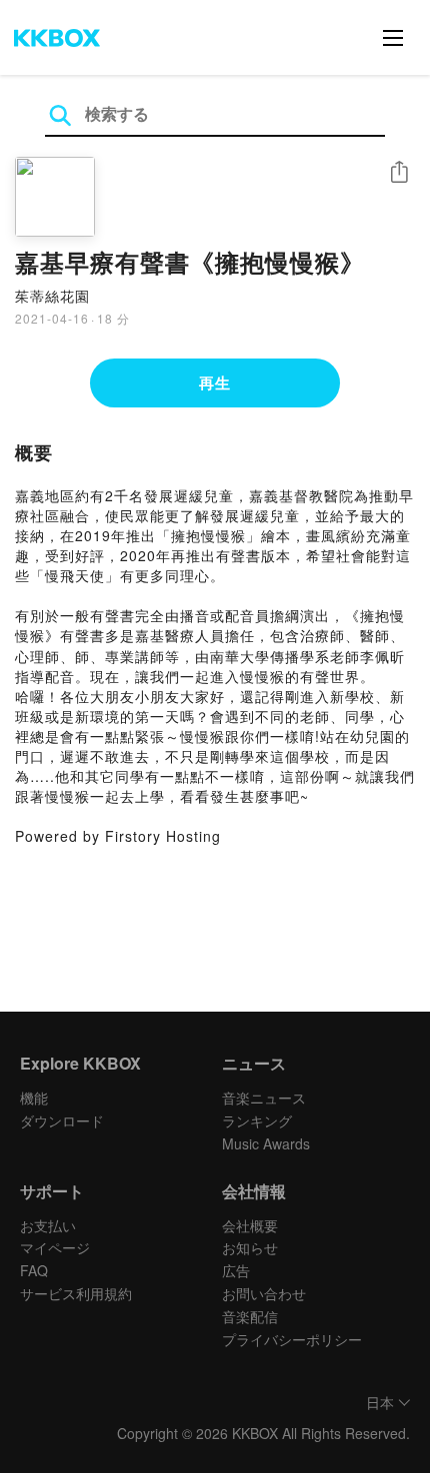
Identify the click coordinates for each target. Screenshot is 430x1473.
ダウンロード (62, 1120)
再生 (215, 382)
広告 (236, 1270)
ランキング (257, 1120)
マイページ (55, 1247)
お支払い (48, 1225)
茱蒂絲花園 (52, 296)
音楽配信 (250, 1316)
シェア (399, 172)
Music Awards (266, 1143)
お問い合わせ (264, 1293)
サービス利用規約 (76, 1293)
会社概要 (250, 1225)
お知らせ (250, 1247)
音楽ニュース (264, 1097)
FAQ (34, 1270)
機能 (34, 1097)
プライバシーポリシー (292, 1339)
